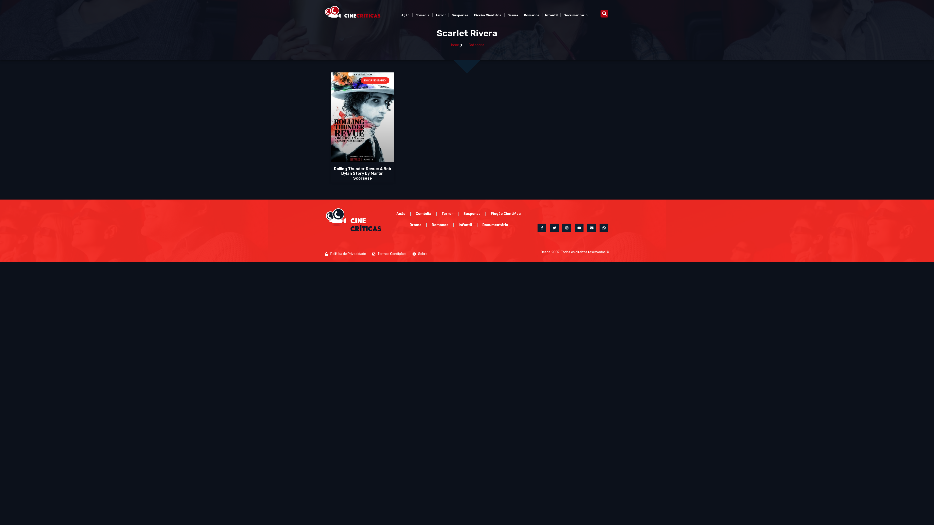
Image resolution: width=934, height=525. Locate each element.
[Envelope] (591, 228)
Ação (405, 15)
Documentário (576, 15)
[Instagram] (566, 228)
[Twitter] (554, 228)
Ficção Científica (488, 15)
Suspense (460, 15)
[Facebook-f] (542, 228)
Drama (512, 15)
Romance (531, 15)
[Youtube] (579, 228)
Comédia (422, 15)
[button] (604, 14)
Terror (440, 15)
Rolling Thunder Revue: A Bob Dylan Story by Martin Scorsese (362, 173)
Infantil (551, 15)
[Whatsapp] (604, 228)
